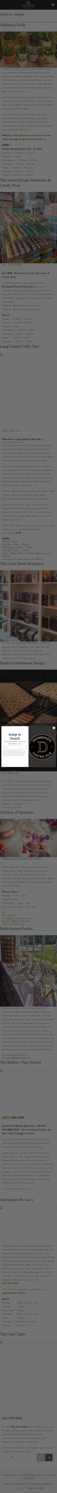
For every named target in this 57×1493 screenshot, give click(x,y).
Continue (15, 758)
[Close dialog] (54, 728)
